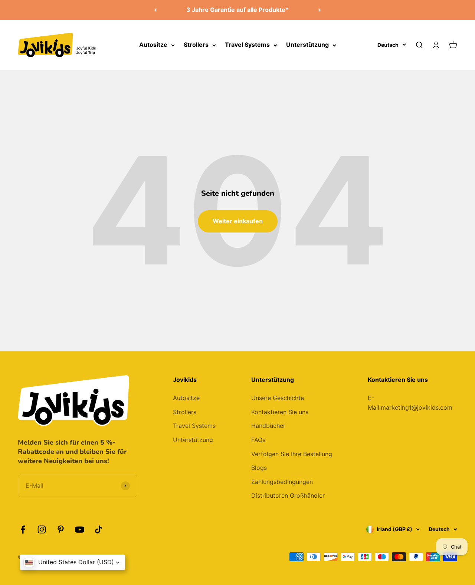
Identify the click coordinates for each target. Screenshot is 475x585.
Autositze (153, 44)
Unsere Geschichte (277, 398)
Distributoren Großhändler (288, 495)
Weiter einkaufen (238, 221)
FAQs (258, 439)
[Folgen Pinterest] (61, 529)
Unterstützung (307, 44)
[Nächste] (319, 10)
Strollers (196, 44)
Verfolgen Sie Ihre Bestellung (291, 454)
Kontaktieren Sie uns (279, 412)
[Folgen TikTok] (99, 529)
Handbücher (268, 425)
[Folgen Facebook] (23, 529)
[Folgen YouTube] (80, 529)
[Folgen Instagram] (42, 529)
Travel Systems (247, 44)
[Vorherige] (155, 10)
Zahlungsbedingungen (282, 481)
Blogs (259, 467)
